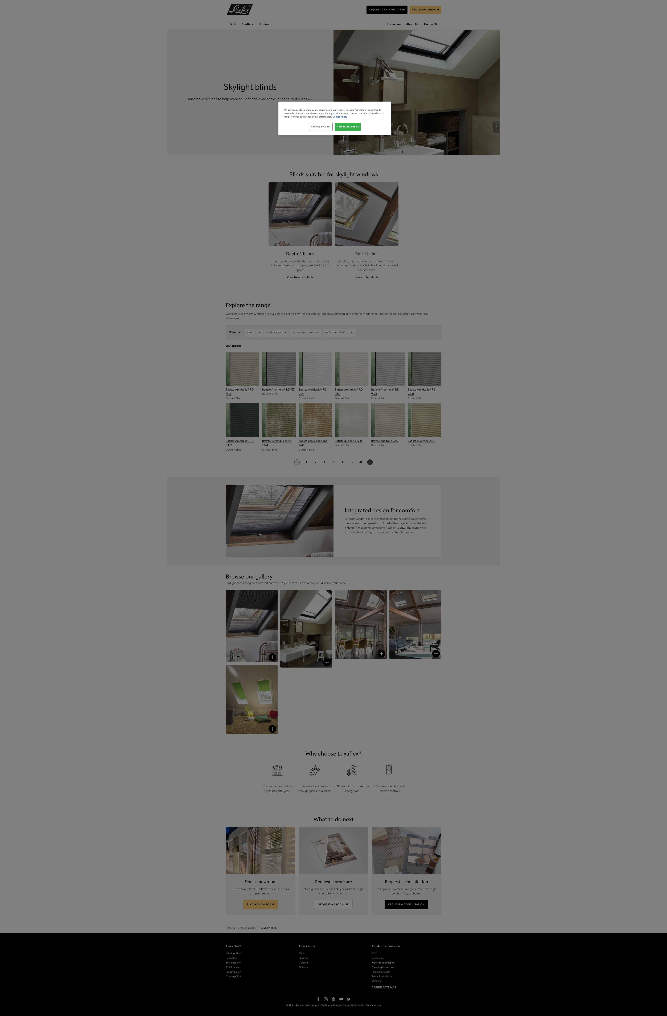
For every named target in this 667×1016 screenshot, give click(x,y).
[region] (334, 118)
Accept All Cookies (348, 127)
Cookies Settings (321, 127)
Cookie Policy (340, 117)
